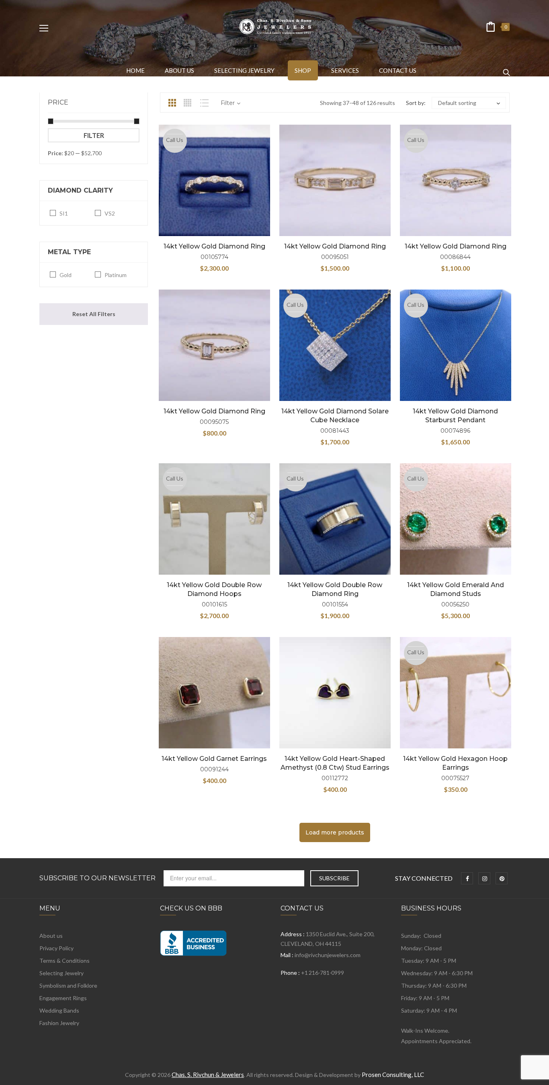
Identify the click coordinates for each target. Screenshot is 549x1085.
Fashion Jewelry (59, 1022)
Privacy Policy (56, 948)
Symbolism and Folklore (68, 985)
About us (51, 935)
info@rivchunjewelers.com (328, 954)
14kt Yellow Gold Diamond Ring (214, 246)
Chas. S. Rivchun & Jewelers (208, 1074)
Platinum (115, 274)
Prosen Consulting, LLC (393, 1074)
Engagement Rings (63, 998)
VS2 (109, 213)
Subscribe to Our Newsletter (97, 878)
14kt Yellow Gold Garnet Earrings (214, 758)
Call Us (174, 139)
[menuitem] (135, 70)
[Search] (506, 68)
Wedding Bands (59, 1010)
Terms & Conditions (64, 960)
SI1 (63, 213)
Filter (94, 135)
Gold (65, 274)
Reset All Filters (93, 313)
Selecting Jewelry (61, 973)
